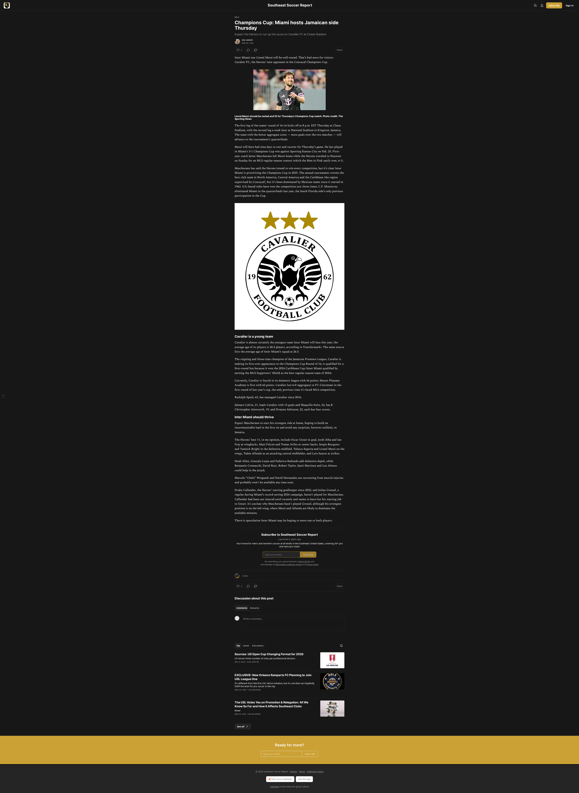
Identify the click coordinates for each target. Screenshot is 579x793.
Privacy (293, 771)
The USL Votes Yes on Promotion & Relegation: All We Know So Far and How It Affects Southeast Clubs (271, 704)
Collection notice (315, 771)
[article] (289, 660)
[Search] (535, 5)
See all (240, 726)
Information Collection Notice (288, 564)
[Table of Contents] (3, 397)
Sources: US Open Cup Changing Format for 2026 (269, 654)
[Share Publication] (542, 5)
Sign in (570, 5)
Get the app (304, 779)
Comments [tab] (241, 608)
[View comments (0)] (248, 50)
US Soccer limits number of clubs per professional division (265, 658)
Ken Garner (247, 40)
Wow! (237, 710)
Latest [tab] (246, 645)
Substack (274, 786)
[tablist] (248, 608)
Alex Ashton (253, 662)
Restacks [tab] (254, 608)
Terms (302, 771)
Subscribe (554, 5)
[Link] (230, 336)
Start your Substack (281, 779)
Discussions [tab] (257, 645)
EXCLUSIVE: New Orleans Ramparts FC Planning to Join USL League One (273, 677)
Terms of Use (304, 561)
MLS (237, 17)
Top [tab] (238, 645)
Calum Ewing (254, 690)
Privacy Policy (312, 564)
